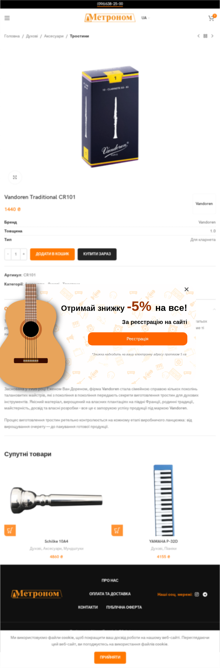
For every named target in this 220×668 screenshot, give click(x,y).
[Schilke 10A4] (56, 500)
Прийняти (110, 657)
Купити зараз (97, 254)
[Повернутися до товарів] (205, 36)
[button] (10, 530)
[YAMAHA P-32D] (163, 500)
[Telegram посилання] (205, 594)
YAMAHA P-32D (163, 541)
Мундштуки (73, 548)
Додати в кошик (52, 254)
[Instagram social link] (197, 594)
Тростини (79, 36)
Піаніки (170, 548)
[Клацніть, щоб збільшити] (15, 177)
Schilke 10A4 (56, 541)
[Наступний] (212, 36)
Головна (12, 36)
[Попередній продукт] (198, 36)
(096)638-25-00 (110, 4)
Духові (32, 36)
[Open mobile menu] (7, 18)
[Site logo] (110, 17)
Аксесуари (54, 36)
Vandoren (204, 203)
